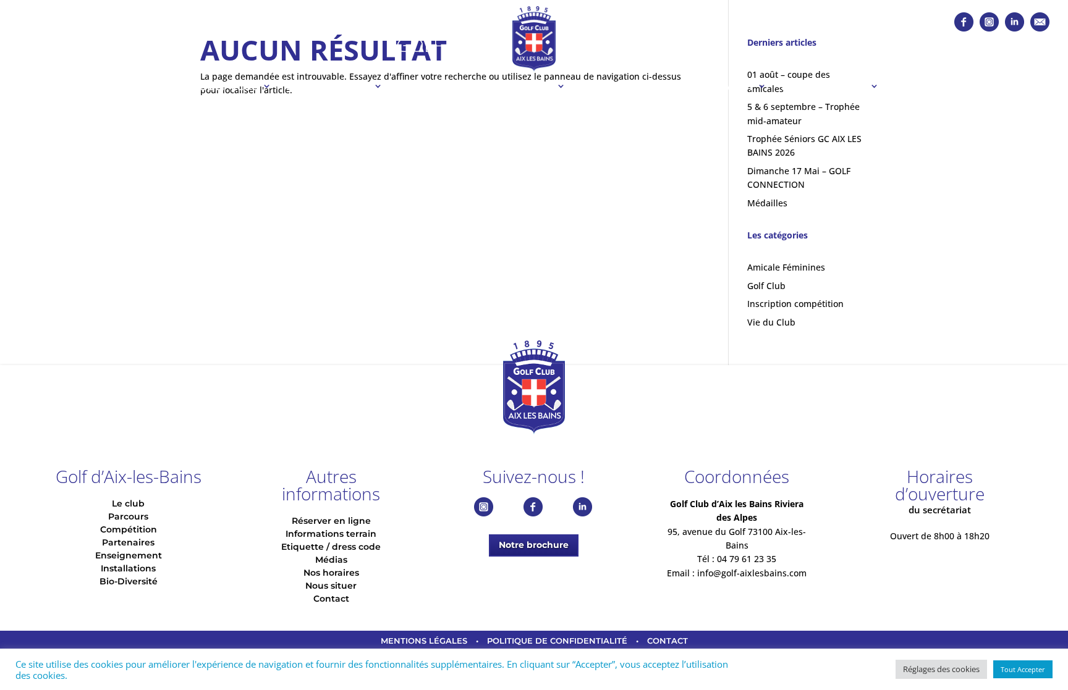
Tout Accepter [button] (1023, 669)
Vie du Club (771, 322)
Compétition (128, 529)
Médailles (767, 203)
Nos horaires (331, 572)
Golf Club (445, 44)
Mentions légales (424, 641)
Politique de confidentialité (557, 641)
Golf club (228, 85)
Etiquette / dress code (331, 546)
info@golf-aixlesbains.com (752, 573)
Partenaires (617, 85)
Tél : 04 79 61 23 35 (736, 559)
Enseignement (711, 85)
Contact (331, 598)
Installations (824, 85)
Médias (331, 559)
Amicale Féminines (786, 267)
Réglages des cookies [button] (941, 669)
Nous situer (331, 585)
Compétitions (512, 85)
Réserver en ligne (331, 520)
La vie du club (328, 85)
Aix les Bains (632, 44)
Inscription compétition (795, 303)
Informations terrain (331, 533)
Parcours (426, 85)
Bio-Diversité (129, 581)
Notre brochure (534, 544)
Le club (128, 503)
